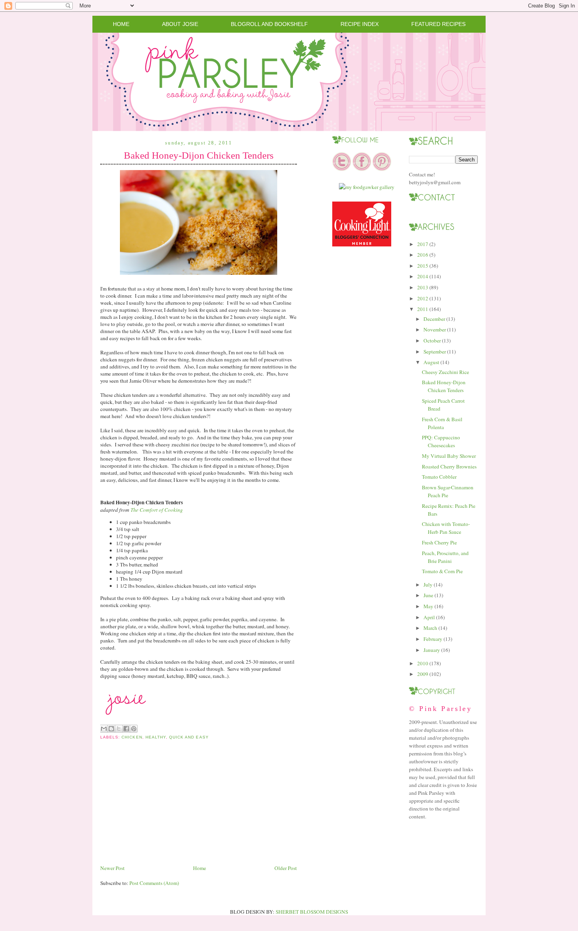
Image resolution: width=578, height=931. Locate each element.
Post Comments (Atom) (154, 883)
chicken (131, 737)
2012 (422, 298)
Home (121, 24)
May (428, 606)
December (434, 318)
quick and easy (189, 737)
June (428, 595)
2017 (422, 244)
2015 (422, 265)
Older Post (285, 868)
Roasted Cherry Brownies (449, 466)
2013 (422, 287)
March (430, 627)
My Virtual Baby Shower (449, 455)
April (429, 617)
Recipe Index (360, 24)
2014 (422, 276)
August (431, 362)
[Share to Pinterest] (134, 729)
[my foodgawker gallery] (366, 187)
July (428, 584)
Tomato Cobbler (439, 476)
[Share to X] (119, 729)
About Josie (180, 24)
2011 (422, 309)
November (434, 329)
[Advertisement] (159, 808)
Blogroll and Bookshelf (269, 24)
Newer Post (112, 868)
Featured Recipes (438, 24)
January (431, 649)
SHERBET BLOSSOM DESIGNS (312, 911)
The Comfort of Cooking (157, 509)
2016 (422, 254)
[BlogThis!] (111, 729)
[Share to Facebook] (126, 729)
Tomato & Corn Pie (442, 571)
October (432, 340)
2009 (422, 673)
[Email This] (104, 729)
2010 (422, 663)
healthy (155, 737)
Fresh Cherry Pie (439, 542)
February (432, 638)
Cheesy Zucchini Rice (445, 372)
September (434, 351)
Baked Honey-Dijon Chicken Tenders (199, 155)
